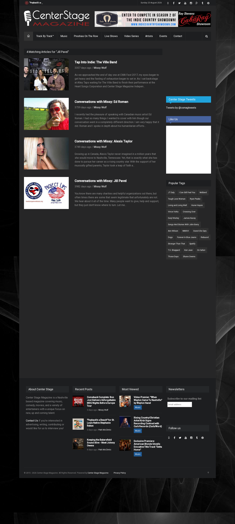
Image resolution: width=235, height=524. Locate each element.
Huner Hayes (197, 205)
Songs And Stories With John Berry (183, 224)
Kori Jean (188, 250)
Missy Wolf (100, 67)
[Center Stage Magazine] (57, 18)
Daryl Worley (173, 218)
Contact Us (32, 420)
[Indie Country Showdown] (153, 19)
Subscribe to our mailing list (184, 398)
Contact (178, 36)
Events (163, 36)
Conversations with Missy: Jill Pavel (101, 181)
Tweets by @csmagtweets (181, 107)
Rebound (205, 237)
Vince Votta (173, 212)
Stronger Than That (176, 244)
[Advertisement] (190, 69)
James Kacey (190, 218)
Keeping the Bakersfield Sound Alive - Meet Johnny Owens (101, 442)
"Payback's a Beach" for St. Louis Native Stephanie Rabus (55, 3)
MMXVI (186, 231)
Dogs (170, 237)
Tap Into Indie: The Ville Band (96, 62)
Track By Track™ (45, 36)
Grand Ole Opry (200, 231)
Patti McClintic (104, 430)
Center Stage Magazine (98, 473)
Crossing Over (189, 212)
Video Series (131, 36)
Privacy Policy (120, 473)
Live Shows (111, 36)
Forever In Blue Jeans (186, 237)
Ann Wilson (173, 231)
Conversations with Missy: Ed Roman (101, 102)
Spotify (192, 244)
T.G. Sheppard (174, 250)
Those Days (173, 256)
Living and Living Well (177, 205)
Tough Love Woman (176, 199)
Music (63, 36)
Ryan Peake (195, 199)
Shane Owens (189, 256)
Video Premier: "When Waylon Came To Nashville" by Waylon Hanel (148, 400)
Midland (203, 192)
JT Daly (171, 192)
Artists (149, 36)
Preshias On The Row (86, 36)
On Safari (201, 250)
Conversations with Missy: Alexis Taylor (104, 141)
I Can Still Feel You (187, 192)
